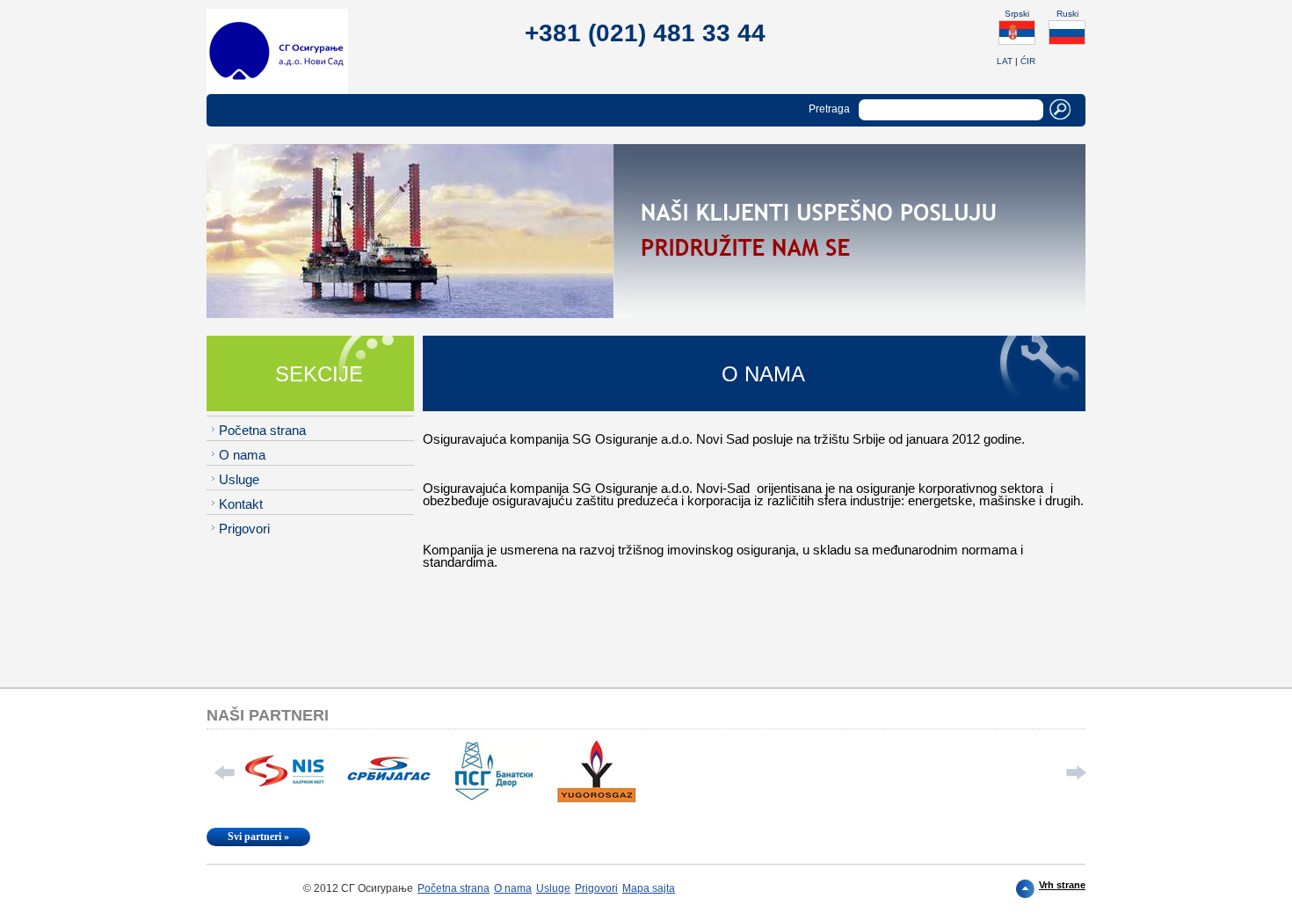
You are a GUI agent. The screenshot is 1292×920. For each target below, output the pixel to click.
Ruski (1067, 13)
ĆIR (1027, 61)
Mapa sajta (648, 888)
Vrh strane (1062, 885)
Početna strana (262, 430)
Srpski (1017, 13)
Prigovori (244, 528)
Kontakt (241, 503)
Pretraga (829, 109)
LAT (1005, 61)
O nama (242, 454)
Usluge (239, 479)
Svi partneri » (258, 836)
